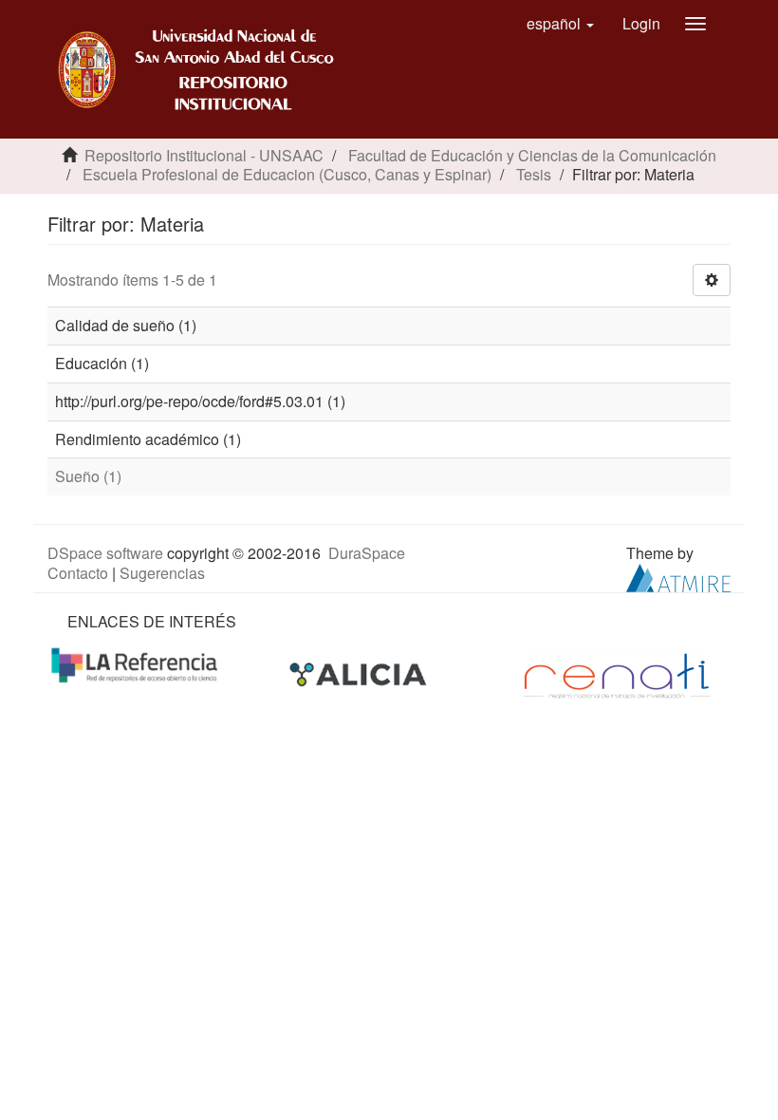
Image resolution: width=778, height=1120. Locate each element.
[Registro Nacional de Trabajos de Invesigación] (617, 673)
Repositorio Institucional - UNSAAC (204, 155)
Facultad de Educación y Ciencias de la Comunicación (532, 155)
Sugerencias (162, 573)
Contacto (77, 573)
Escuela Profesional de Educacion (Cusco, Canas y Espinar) (287, 174)
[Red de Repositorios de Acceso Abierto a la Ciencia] (136, 664)
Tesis (533, 174)
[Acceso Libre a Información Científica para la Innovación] (360, 673)
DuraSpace (366, 553)
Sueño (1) (88, 476)
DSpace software (105, 553)
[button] (560, 23)
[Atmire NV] (678, 576)
